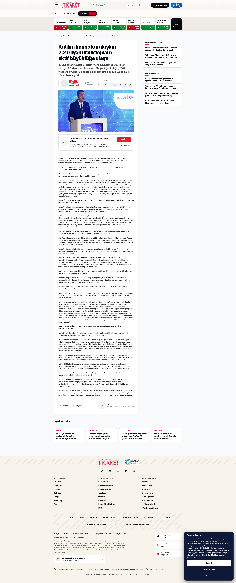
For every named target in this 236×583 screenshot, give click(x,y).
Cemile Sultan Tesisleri (97, 524)
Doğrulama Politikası (104, 534)
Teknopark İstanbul (129, 518)
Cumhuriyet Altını (150, 508)
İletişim (65, 534)
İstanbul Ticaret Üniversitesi (136, 524)
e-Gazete (102, 500)
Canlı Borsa (147, 482)
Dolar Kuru (147, 485)
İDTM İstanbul (150, 518)
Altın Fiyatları (148, 497)
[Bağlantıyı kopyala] (130, 85)
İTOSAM (166, 518)
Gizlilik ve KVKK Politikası (82, 534)
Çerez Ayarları (209, 569)
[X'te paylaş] (106, 85)
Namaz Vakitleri (105, 489)
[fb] (126, 471)
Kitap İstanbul (109, 518)
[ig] (118, 471)
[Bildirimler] (146, 5)
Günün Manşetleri (106, 485)
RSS (100, 508)
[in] (134, 471)
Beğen (65, 406)
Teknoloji (58, 500)
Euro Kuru (146, 489)
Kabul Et (209, 563)
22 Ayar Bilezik (148, 504)
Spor (56, 504)
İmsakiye (102, 493)
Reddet (209, 576)
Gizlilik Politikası (213, 555)
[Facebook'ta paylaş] (111, 85)
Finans (57, 489)
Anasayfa (57, 36)
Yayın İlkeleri (121, 534)
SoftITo (93, 518)
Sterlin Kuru (147, 493)
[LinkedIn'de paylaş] (120, 85)
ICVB (115, 524)
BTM (82, 518)
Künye (56, 534)
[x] (102, 471)
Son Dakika (103, 482)
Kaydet (78, 406)
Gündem (57, 482)
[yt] (110, 471)
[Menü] (56, 5)
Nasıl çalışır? (126, 145)
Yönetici (110, 404)
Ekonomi (58, 485)
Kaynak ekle (124, 139)
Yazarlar (102, 497)
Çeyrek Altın (147, 500)
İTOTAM (69, 518)
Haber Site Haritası (106, 504)
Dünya (56, 497)
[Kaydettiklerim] (140, 5)
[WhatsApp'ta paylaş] (115, 85)
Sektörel (66, 36)
